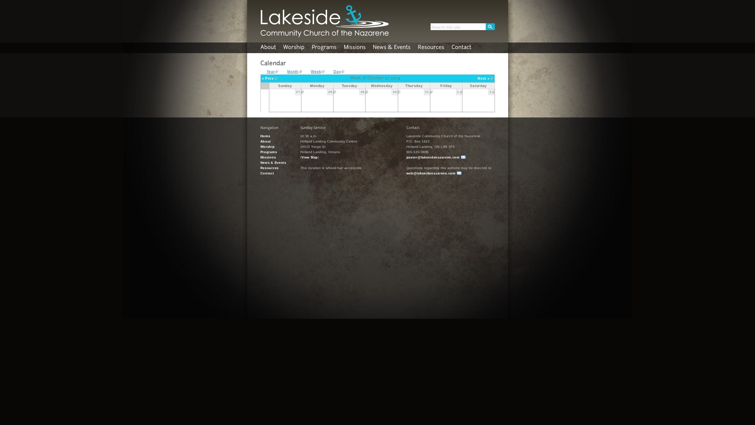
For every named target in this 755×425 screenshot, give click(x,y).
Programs (324, 47)
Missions (355, 47)
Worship (293, 47)
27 (298, 92)
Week (316, 72)
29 (363, 92)
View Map (309, 157)
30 (395, 92)
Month (292, 72)
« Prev (268, 78)
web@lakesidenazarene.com (431, 173)
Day (337, 72)
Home (265, 136)
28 (330, 92)
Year (271, 72)
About (268, 47)
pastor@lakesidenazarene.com (433, 157)
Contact (461, 47)
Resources (431, 47)
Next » (483, 78)
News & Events (392, 47)
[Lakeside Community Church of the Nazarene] (324, 35)
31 (427, 92)
